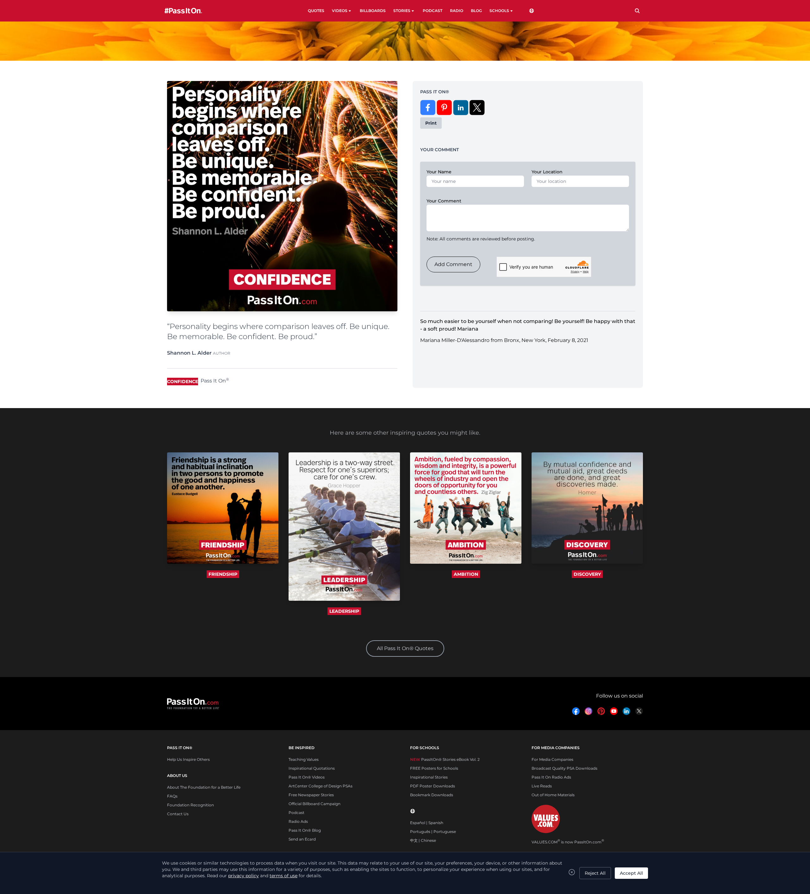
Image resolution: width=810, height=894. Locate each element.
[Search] (637, 11)
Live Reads (542, 786)
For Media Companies (552, 759)
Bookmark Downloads (431, 794)
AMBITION (466, 574)
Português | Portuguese (433, 831)
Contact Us (178, 813)
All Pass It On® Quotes (405, 648)
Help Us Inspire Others (188, 759)
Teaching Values (304, 759)
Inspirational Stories (429, 777)
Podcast (296, 812)
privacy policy (243, 875)
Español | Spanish (426, 822)
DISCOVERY (587, 574)
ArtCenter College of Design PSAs (320, 786)
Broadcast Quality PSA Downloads (564, 768)
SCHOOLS (499, 10)
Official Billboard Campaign (314, 803)
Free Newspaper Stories (311, 794)
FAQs (172, 796)
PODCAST (432, 10)
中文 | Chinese (423, 840)
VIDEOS (339, 10)
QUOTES (316, 10)
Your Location (547, 172)
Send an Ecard (302, 839)
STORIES (401, 10)
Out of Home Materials (553, 794)
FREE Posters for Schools (434, 768)
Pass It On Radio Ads (551, 777)
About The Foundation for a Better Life (203, 787)
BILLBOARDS (373, 10)
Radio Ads (298, 821)
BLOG (476, 10)
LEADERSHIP (344, 611)
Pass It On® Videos (307, 777)
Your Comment (444, 201)
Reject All (595, 873)
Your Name (439, 172)
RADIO (456, 10)
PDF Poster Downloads (432, 786)
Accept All (631, 873)
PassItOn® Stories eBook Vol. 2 (445, 759)
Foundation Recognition (190, 805)
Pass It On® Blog (305, 830)
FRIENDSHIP (223, 574)
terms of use (283, 875)
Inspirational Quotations (312, 768)
